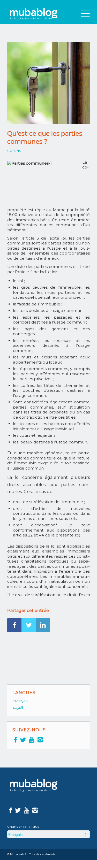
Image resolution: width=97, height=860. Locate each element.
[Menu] (83, 13)
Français (20, 700)
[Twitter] (23, 739)
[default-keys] (48, 83)
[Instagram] (40, 739)
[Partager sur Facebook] (14, 625)
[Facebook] (15, 739)
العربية (17, 707)
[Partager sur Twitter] (28, 625)
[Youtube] (31, 739)
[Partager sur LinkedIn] (43, 625)
